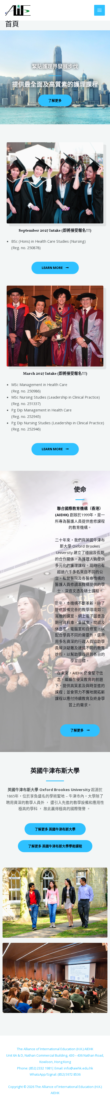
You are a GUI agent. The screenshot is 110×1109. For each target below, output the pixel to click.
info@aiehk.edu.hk (78, 1068)
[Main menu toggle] (99, 10)
